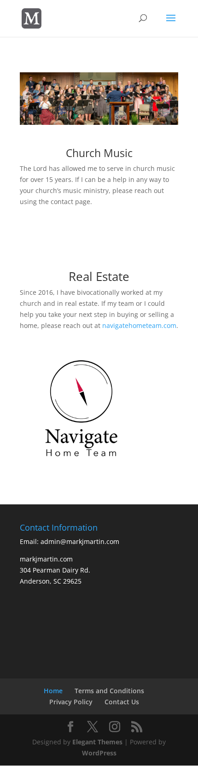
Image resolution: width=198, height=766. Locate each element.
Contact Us (122, 701)
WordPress (99, 752)
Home (53, 690)
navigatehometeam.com (139, 325)
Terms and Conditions (109, 690)
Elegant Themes (97, 741)
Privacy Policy (71, 701)
